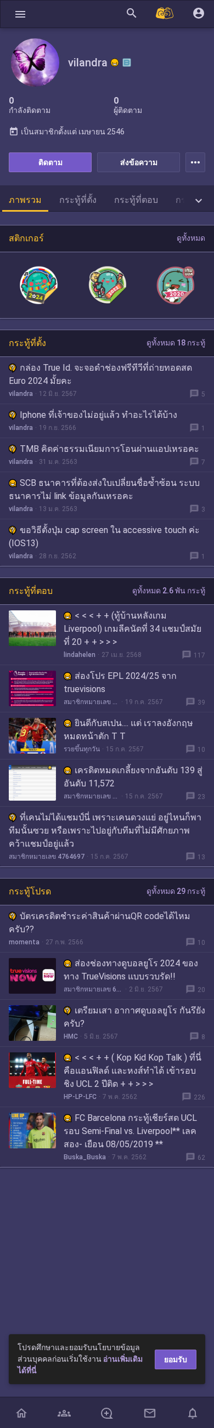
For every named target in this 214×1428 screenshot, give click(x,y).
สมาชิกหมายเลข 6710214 (91, 796)
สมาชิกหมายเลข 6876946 (91, 702)
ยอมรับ (175, 1359)
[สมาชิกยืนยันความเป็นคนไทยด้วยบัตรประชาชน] (115, 62)
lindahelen (79, 655)
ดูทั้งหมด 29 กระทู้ (176, 891)
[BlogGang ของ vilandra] (127, 62)
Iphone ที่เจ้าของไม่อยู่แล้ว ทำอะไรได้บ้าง (98, 415)
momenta (24, 942)
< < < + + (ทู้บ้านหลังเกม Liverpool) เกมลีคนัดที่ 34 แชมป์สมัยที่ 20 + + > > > (132, 628)
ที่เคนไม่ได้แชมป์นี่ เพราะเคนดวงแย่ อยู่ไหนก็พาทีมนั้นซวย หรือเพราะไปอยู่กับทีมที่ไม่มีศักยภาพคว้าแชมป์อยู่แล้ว (105, 830)
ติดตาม (50, 162)
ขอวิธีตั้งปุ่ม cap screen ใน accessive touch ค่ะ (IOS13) (104, 536)
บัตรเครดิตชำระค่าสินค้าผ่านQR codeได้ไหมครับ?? (99, 922)
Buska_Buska (85, 1157)
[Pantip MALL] (165, 14)
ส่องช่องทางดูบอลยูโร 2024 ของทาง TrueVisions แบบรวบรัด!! (131, 970)
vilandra (21, 394)
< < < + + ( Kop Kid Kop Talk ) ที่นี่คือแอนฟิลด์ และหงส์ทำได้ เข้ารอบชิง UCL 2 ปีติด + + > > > (132, 1070)
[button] (20, 14)
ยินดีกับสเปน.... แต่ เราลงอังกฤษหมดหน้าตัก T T (128, 729)
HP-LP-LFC (80, 1097)
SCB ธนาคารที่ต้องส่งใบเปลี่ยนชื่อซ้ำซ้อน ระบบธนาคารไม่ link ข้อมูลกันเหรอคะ (104, 489)
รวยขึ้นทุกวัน (82, 749)
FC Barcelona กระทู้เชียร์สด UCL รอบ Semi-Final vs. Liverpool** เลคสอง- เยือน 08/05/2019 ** (130, 1131)
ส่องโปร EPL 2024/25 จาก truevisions (120, 682)
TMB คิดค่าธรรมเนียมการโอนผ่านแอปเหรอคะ (109, 449)
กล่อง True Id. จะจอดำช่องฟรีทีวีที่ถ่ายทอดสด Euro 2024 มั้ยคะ (100, 374)
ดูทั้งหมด (191, 238)
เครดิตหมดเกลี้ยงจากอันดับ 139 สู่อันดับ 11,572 (133, 777)
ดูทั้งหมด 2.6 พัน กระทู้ (168, 590)
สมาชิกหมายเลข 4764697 (47, 856)
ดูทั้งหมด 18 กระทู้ (176, 343)
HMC (71, 1036)
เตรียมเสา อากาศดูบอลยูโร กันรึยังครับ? (134, 1017)
